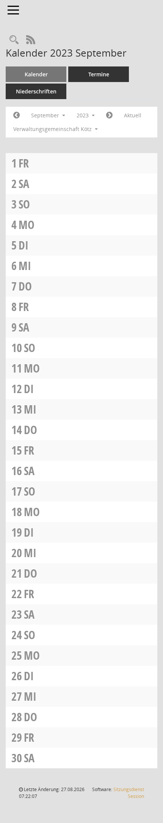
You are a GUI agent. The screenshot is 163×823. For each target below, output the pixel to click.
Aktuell (132, 115)
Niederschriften (36, 91)
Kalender (36, 74)
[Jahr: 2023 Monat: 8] (16, 115)
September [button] (46, 115)
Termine (98, 74)
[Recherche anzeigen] (14, 40)
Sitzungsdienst (128, 792)
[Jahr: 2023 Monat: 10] (109, 115)
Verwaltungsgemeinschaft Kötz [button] (53, 129)
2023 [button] (83, 115)
